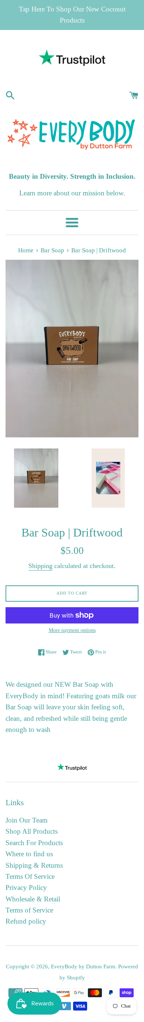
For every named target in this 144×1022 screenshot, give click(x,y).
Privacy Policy (26, 887)
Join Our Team (27, 820)
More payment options (72, 630)
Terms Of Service (30, 876)
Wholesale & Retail (33, 899)
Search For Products (34, 843)
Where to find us (29, 854)
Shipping (40, 565)
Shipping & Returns (34, 865)
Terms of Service (29, 910)
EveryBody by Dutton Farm (83, 966)
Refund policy (26, 921)
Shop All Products (32, 831)
